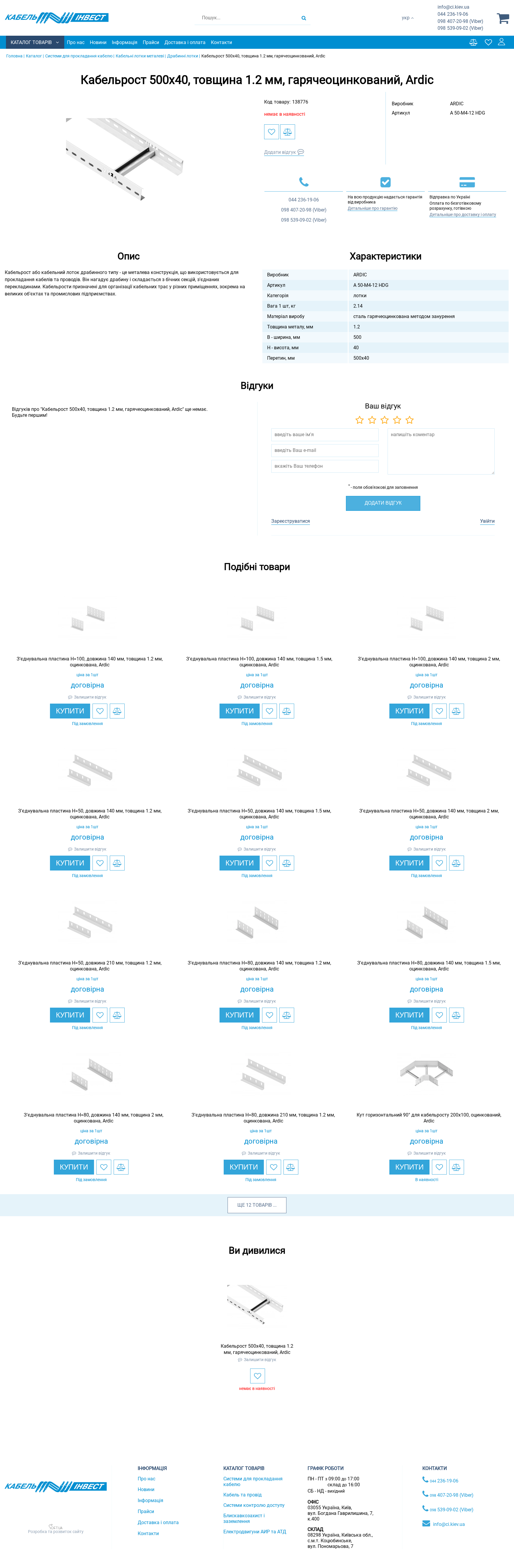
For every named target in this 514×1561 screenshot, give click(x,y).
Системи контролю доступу (254, 1505)
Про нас (75, 42)
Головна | (15, 56)
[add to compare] (287, 131)
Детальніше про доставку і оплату (463, 214)
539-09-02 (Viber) (460, 28)
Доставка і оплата (185, 42)
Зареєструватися (290, 521)
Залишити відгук (90, 697)
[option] (128, 164)
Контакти (221, 42)
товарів (262, 1205)
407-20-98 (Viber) (460, 21)
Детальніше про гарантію (372, 208)
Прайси (151, 42)
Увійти (487, 521)
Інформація (124, 42)
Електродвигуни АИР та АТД (254, 1532)
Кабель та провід (242, 1495)
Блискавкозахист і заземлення (244, 1518)
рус (405, 24)
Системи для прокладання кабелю (253, 1481)
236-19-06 (453, 14)
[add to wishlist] (271, 131)
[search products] (304, 18)
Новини (98, 42)
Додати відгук (280, 152)
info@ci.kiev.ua (449, 1524)
